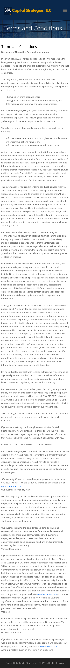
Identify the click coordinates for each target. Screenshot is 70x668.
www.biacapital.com (11, 486)
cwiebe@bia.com (48, 646)
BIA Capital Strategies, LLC (28, 11)
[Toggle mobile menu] (65, 10)
